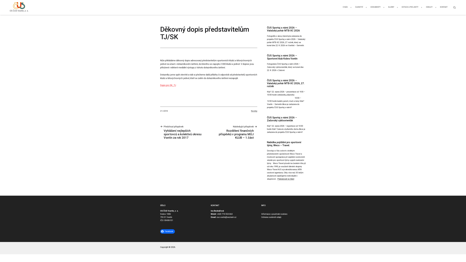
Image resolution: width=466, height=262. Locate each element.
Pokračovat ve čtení (285, 179)
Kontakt (444, 7)
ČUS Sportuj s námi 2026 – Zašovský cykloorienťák (282, 119)
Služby (391, 7)
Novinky (254, 111)
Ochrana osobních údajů (271, 217)
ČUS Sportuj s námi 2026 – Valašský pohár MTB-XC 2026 (283, 29)
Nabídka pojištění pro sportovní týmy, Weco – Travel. (284, 144)
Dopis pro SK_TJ (168, 85)
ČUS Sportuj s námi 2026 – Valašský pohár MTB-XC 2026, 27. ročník (285, 83)
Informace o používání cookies (274, 214)
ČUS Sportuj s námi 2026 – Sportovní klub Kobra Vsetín (282, 57)
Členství (359, 7)
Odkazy (429, 7)
